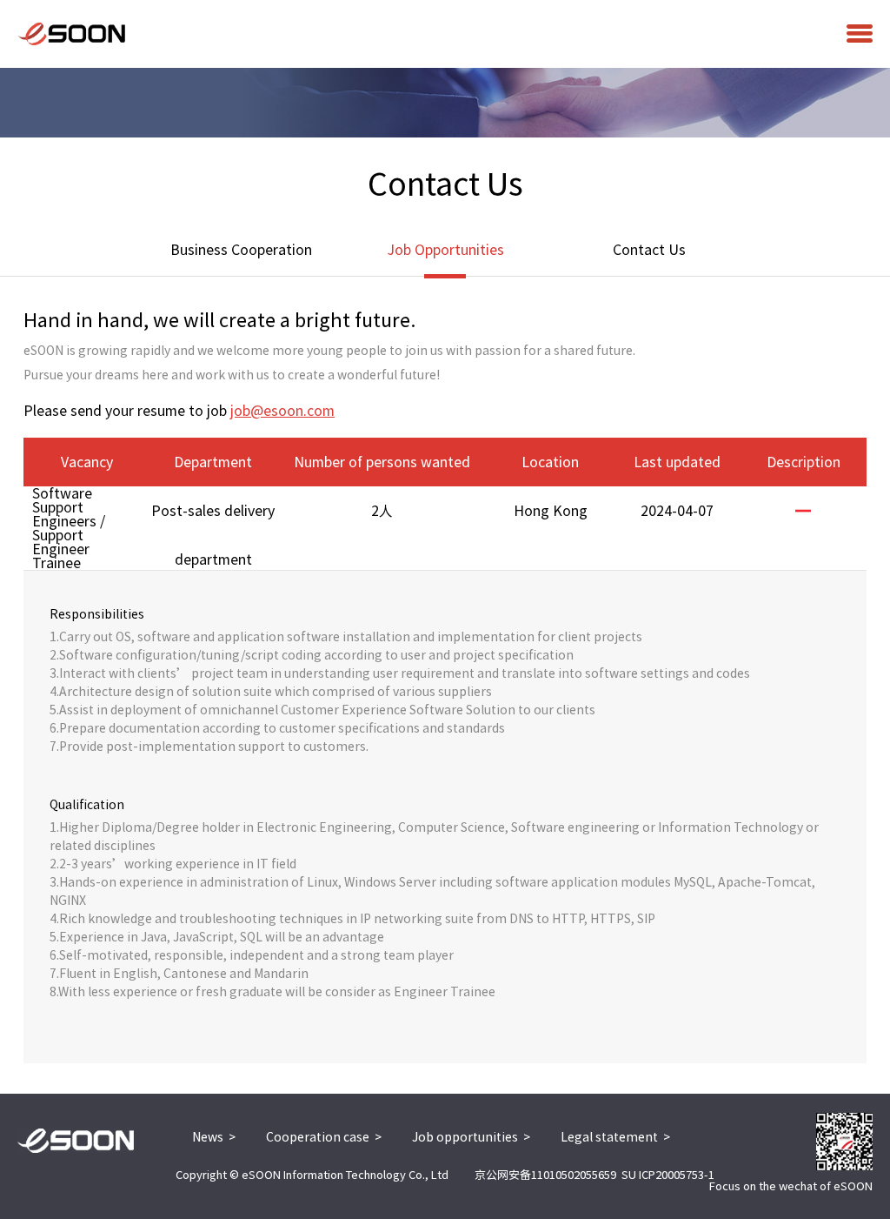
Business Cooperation (241, 250)
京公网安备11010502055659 (545, 1175)
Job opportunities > (471, 1137)
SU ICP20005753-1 (667, 1175)
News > (214, 1137)
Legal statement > (615, 1137)
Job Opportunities (445, 250)
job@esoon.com (282, 411)
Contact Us (649, 250)
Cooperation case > (324, 1137)
